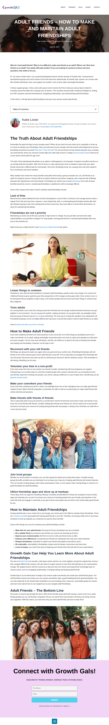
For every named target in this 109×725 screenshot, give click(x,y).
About (63, 7)
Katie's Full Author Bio (53, 127)
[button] (95, 109)
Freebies (72, 7)
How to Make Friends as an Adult (48, 41)
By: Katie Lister (66, 41)
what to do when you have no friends (30, 324)
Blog (80, 7)
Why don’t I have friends (44, 150)
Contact (97, 7)
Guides (88, 7)
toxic (37, 316)
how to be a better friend (48, 227)
